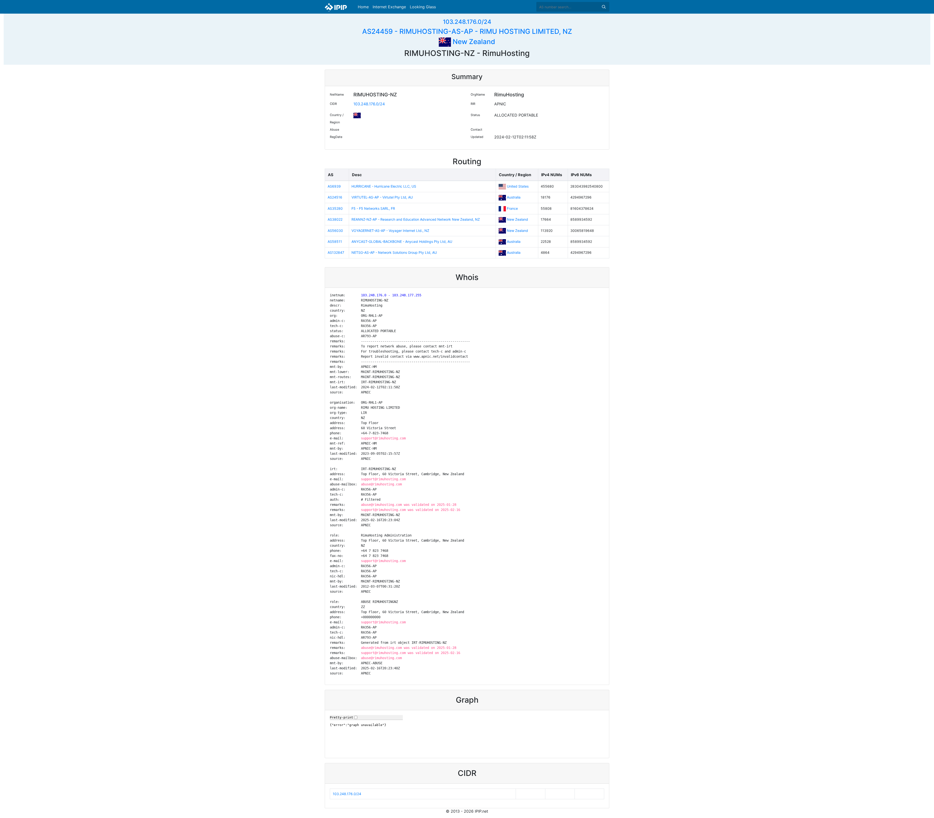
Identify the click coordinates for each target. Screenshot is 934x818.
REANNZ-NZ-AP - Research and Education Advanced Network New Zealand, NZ (415, 219)
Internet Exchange (389, 6)
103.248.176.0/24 (467, 21)
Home (363, 6)
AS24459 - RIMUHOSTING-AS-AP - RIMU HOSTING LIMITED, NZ (467, 31)
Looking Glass (423, 6)
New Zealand (473, 41)
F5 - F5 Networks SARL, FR (373, 208)
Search (603, 6)
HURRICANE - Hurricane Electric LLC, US (383, 186)
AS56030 (335, 230)
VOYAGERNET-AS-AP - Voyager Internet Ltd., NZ (390, 230)
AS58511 (335, 241)
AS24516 (335, 197)
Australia (514, 197)
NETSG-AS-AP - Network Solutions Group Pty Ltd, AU (394, 252)
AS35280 (335, 208)
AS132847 (336, 252)
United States (518, 186)
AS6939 (334, 186)
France (512, 208)
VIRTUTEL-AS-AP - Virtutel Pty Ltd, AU (382, 197)
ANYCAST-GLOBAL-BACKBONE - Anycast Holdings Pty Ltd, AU (401, 241)
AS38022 (335, 219)
